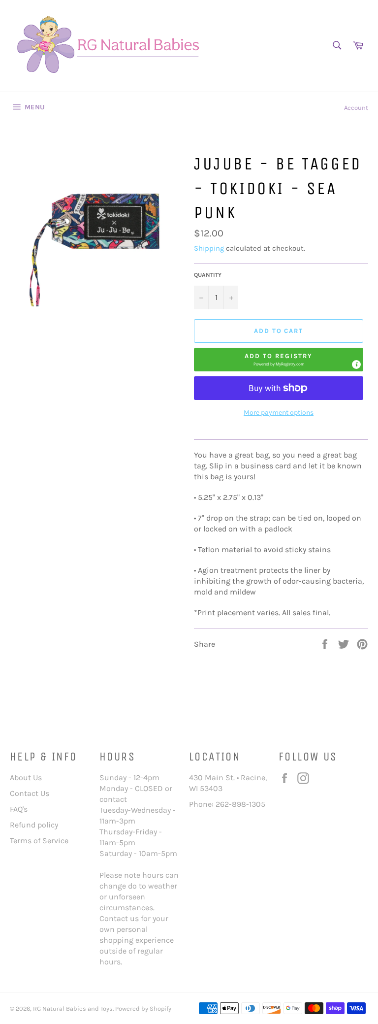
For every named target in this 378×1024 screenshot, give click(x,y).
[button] (278, 359)
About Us (26, 777)
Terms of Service (39, 840)
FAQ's (19, 809)
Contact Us (29, 793)
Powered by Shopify (143, 1008)
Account (356, 107)
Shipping (209, 248)
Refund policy (34, 824)
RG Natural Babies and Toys (73, 1008)
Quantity (207, 274)
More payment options (279, 412)
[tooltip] (356, 364)
